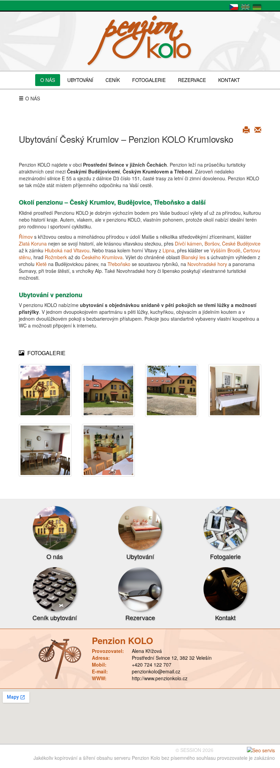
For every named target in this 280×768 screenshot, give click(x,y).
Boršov (212, 243)
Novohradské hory (207, 264)
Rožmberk (56, 257)
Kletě (41, 264)
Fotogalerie (225, 556)
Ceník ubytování (54, 617)
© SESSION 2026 (194, 749)
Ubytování (140, 556)
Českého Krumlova (102, 257)
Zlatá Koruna (33, 243)
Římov (26, 236)
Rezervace (140, 617)
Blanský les (193, 257)
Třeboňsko (119, 264)
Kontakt (225, 617)
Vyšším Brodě (225, 250)
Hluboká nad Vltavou (67, 250)
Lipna (168, 250)
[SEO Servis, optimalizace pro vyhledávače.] (261, 749)
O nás (54, 556)
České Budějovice (241, 243)
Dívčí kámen (188, 243)
